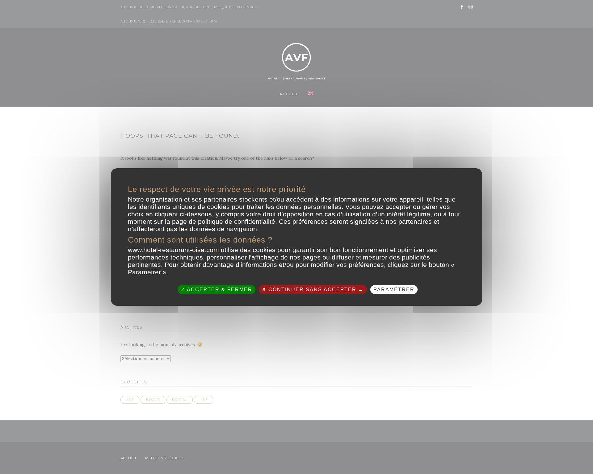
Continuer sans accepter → (315, 289)
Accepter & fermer (218, 289)
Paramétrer (393, 289)
